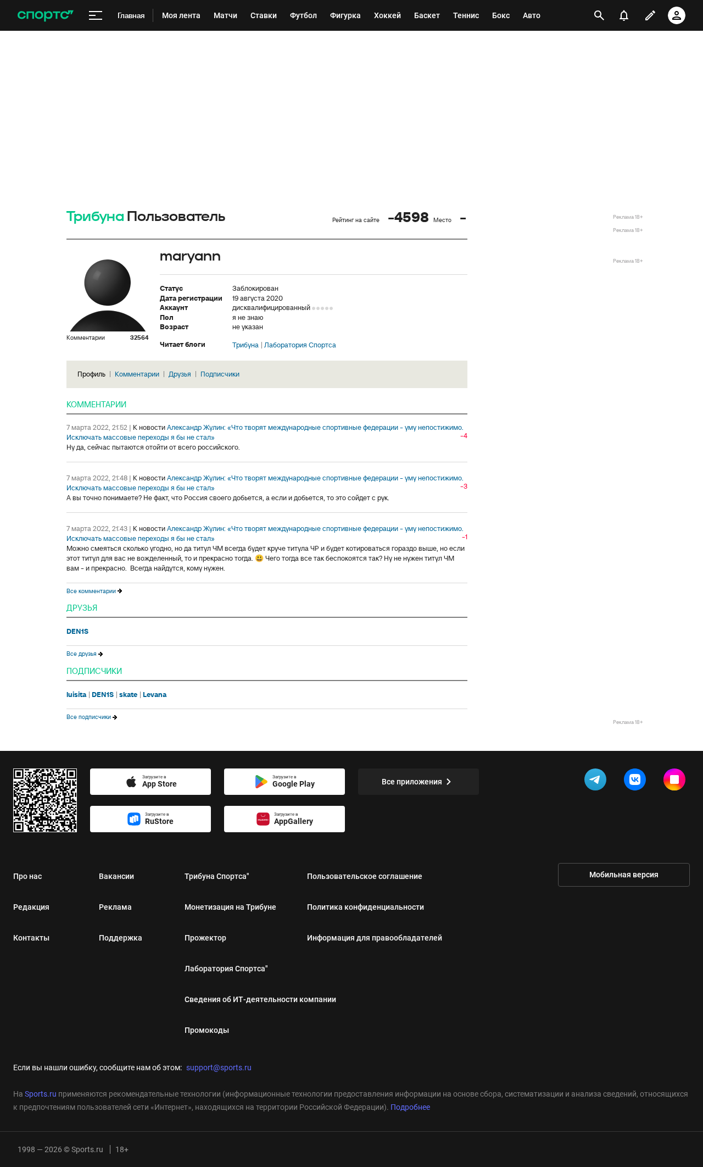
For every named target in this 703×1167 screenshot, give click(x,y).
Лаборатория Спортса (300, 345)
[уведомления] (624, 15)
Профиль (91, 374)
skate (128, 695)
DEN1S (77, 631)
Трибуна (95, 216)
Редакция (31, 907)
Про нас (27, 876)
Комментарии (137, 374)
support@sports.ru (219, 1067)
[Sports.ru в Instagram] (676, 781)
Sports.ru (41, 1093)
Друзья (180, 374)
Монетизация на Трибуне (230, 907)
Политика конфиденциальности (365, 907)
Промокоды (207, 1030)
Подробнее (410, 1107)
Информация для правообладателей (374, 937)
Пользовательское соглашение (364, 876)
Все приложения (412, 781)
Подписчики (219, 374)
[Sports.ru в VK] (637, 781)
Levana (154, 695)
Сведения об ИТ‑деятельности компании (260, 999)
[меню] (95, 15)
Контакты (31, 937)
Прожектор (205, 937)
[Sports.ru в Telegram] (597, 781)
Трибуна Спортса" (217, 876)
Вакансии (116, 876)
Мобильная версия (624, 874)
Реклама (115, 907)
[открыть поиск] (599, 15)
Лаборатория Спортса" (226, 968)
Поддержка (120, 937)
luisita (76, 695)
